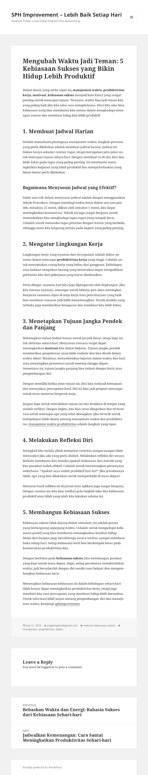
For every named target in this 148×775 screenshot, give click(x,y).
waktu (59, 629)
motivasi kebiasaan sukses (99, 625)
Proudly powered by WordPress (42, 767)
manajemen (30, 629)
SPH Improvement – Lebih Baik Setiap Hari (66, 14)
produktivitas (47, 629)
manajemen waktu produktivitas (53, 424)
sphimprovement (67, 604)
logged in (47, 667)
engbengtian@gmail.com (62, 625)
